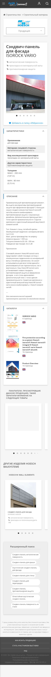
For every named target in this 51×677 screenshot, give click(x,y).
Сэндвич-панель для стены (23, 575)
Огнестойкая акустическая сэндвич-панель (23, 597)
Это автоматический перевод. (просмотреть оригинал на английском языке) (25, 297)
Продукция (24, 30)
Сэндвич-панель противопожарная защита (23, 590)
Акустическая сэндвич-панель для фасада (24, 569)
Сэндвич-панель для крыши (23, 562)
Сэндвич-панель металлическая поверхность (25, 555)
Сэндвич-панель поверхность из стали (25, 605)
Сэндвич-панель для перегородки (20, 582)
